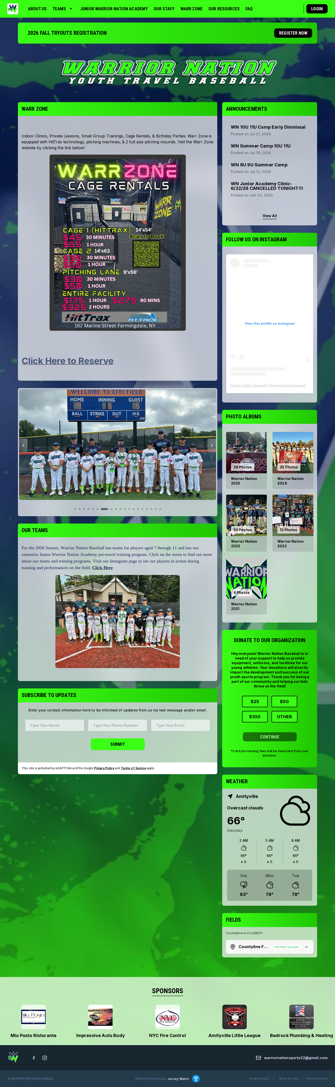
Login (317, 8)
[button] (269, 947)
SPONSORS (167, 991)
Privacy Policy (104, 768)
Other (284, 716)
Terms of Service (133, 768)
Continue (269, 736)
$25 (255, 701)
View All (270, 216)
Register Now (293, 33)
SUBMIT (117, 744)
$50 (284, 701)
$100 (254, 716)
